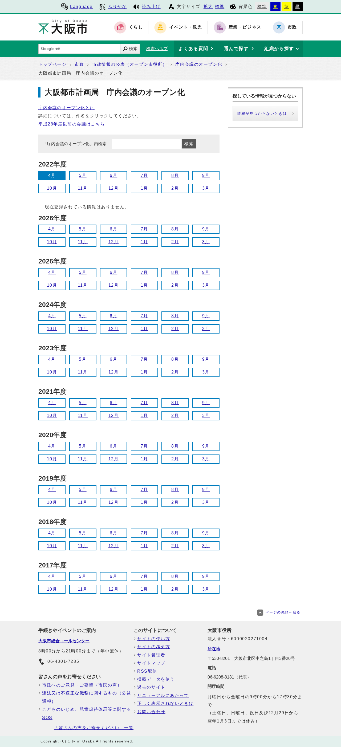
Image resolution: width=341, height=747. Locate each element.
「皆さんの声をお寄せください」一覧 (93, 727)
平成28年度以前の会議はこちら (71, 124)
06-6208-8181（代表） (229, 677)
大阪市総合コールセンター (64, 641)
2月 (175, 188)
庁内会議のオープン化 (198, 64)
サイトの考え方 (153, 646)
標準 (219, 6)
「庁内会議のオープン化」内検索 (75, 143)
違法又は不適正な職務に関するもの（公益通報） (86, 697)
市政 (79, 64)
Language (81, 6)
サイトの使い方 (153, 638)
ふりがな (117, 6)
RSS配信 (147, 671)
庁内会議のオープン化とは (66, 107)
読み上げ (151, 6)
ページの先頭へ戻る (283, 612)
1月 (144, 188)
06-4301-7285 (63, 661)
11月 (83, 188)
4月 (52, 229)
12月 (113, 188)
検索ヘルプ (157, 48)
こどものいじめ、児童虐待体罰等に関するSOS (86, 713)
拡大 (208, 6)
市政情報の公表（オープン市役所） (129, 64)
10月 (52, 188)
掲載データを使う (156, 679)
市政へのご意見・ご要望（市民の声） (82, 685)
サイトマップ (151, 663)
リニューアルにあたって (163, 695)
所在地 (214, 649)
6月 (113, 175)
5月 (82, 175)
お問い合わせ (151, 711)
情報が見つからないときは (262, 113)
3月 (206, 188)
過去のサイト (151, 687)
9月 (206, 175)
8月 (175, 175)
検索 (133, 48)
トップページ (52, 64)
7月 (144, 175)
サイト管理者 (151, 655)
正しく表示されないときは (165, 703)
